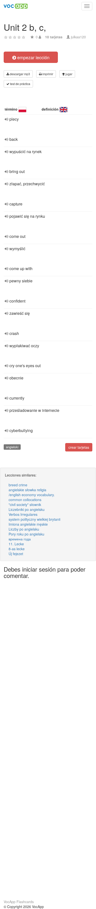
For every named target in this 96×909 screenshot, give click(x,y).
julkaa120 (78, 36)
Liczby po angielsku (24, 529)
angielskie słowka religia (27, 489)
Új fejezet (16, 553)
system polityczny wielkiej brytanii (34, 519)
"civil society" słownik (25, 504)
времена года (20, 538)
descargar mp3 (19, 74)
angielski (12, 447)
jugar (68, 74)
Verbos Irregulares (23, 514)
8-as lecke (17, 548)
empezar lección (32, 57)
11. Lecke (16, 543)
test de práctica (19, 84)
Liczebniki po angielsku (27, 509)
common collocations (25, 499)
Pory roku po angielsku (26, 534)
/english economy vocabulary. (32, 494)
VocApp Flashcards (19, 901)
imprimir (47, 74)
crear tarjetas (78, 447)
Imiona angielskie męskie (28, 524)
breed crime (18, 484)
